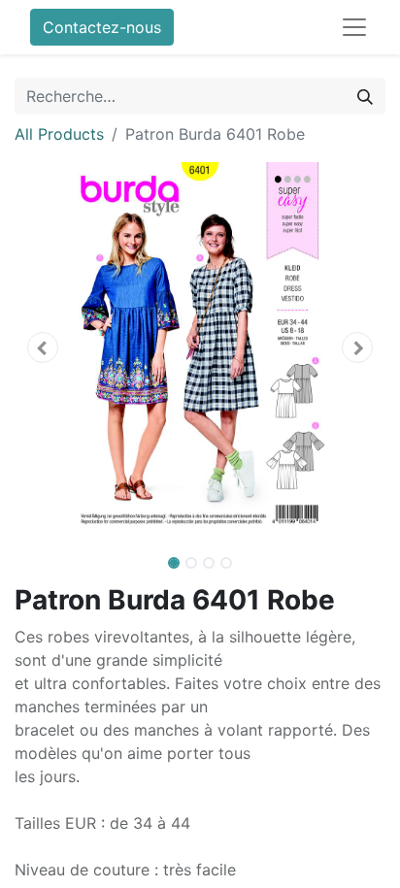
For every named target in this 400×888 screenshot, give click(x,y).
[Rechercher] (365, 96)
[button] (42, 347)
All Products (59, 134)
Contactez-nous (102, 27)
